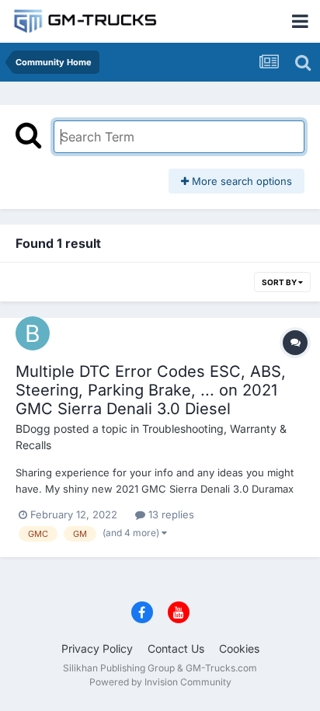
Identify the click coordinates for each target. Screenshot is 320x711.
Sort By (280, 282)
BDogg (33, 428)
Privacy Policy (97, 648)
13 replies (169, 514)
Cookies (239, 648)
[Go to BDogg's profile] (33, 333)
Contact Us (176, 648)
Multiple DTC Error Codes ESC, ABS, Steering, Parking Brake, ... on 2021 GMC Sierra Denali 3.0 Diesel (151, 390)
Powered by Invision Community (160, 682)
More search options (240, 181)
